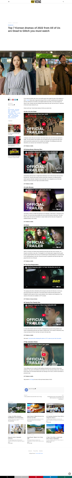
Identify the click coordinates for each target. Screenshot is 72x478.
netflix (9, 116)
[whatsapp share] (17, 99)
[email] (21, 477)
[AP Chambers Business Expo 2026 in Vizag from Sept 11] (55, 408)
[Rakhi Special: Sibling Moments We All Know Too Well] (36, 408)
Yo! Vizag (32, 379)
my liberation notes (15, 115)
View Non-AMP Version (39, 453)
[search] (63, 1)
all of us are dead (11, 109)
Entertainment (10, 25)
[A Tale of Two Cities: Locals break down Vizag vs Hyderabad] (55, 429)
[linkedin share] (15, 99)
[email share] (11, 99)
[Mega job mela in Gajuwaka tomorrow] (17, 429)
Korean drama (11, 114)
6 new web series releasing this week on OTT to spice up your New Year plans (44, 338)
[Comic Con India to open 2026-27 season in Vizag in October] (14, 151)
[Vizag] (36, 1)
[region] (36, 12)
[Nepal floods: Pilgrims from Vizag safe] (36, 429)
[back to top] (69, 473)
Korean (27, 100)
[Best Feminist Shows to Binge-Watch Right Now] (14, 140)
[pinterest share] (13, 99)
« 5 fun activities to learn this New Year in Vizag (33, 396)
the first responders (14, 116)
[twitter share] (8, 99)
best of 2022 (13, 111)
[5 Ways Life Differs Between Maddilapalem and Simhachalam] (17, 408)
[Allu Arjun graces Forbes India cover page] (14, 128)
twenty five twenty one (12, 117)
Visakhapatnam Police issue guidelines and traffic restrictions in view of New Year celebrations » (55, 398)
